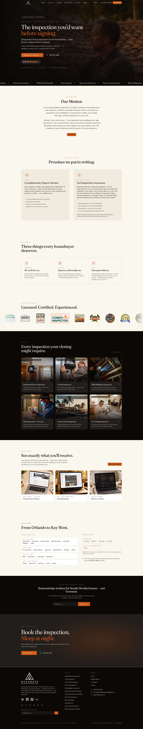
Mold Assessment (69, 700)
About (43, 2)
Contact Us (71, 134)
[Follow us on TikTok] (38, 705)
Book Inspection (28, 653)
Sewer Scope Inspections (72, 706)
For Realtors (94, 682)
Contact (78, 2)
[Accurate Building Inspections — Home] (28, 2)
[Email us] (42, 705)
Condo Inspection (69, 679)
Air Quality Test (69, 703)
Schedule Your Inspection (31, 55)
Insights (85, 2)
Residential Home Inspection (72, 676)
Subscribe (83, 604)
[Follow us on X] (34, 705)
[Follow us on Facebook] (26, 705)
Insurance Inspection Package (73, 691)
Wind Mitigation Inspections (72, 688)
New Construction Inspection (72, 709)
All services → (116, 352)
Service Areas (68, 2)
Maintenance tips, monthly (29, 710)
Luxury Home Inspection (71, 682)
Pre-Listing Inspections (71, 697)
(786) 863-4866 (54, 55)
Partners (59, 2)
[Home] (29, 678)
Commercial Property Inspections (74, 694)
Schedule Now (117, 2)
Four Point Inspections (71, 685)
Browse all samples (114, 464)
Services (50, 2)
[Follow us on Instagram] (30, 705)
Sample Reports (95, 679)
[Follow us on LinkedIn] (22, 705)
